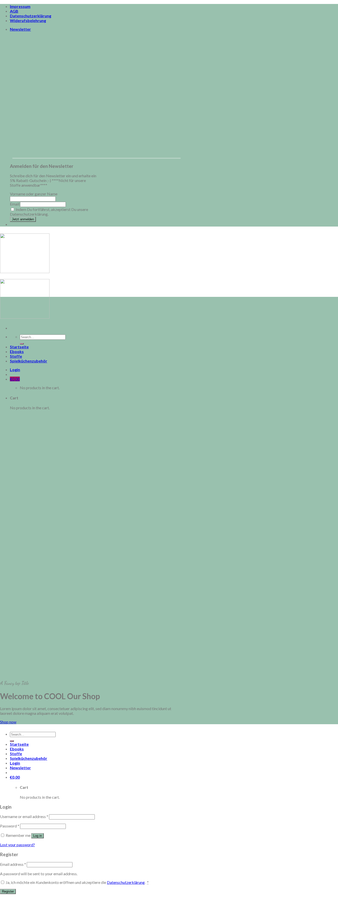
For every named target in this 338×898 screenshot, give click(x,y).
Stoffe (16, 356)
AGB (14, 11)
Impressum (20, 6)
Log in (37, 836)
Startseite (19, 346)
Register (8, 891)
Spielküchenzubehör (28, 361)
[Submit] (22, 343)
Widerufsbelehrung (28, 20)
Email (14, 204)
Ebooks (17, 351)
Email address (13, 864)
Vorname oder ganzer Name (33, 193)
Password (9, 825)
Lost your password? (17, 844)
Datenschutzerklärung (30, 15)
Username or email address (24, 816)
